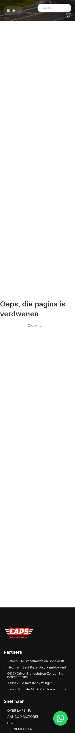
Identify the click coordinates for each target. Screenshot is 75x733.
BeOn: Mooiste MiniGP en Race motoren (37, 689)
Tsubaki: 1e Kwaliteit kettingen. (30, 683)
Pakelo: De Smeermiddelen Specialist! (35, 661)
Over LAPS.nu (19, 710)
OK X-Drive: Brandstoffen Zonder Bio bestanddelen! (35, 675)
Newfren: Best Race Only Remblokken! (36, 667)
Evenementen (19, 729)
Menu (15, 10)
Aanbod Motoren (23, 716)
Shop (12, 723)
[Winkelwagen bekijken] (68, 14)
